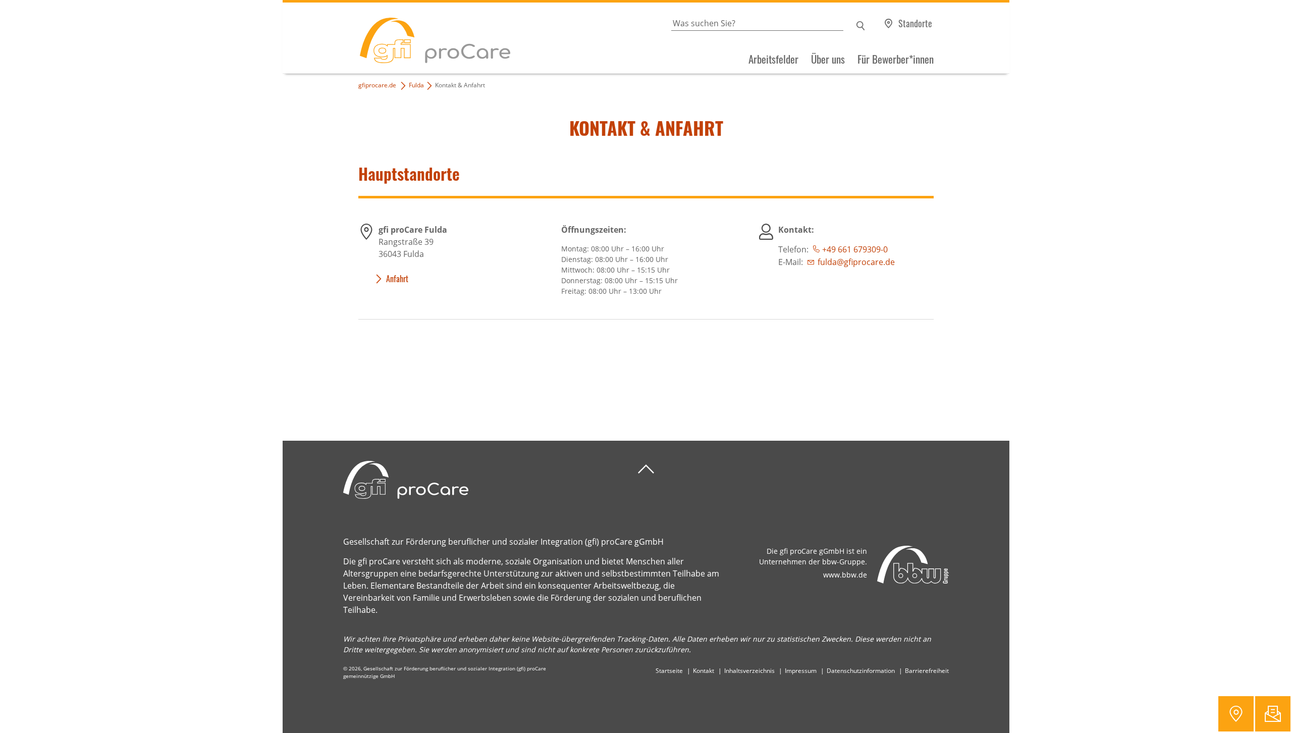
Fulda (416, 85)
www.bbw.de (845, 575)
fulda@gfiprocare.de (856, 262)
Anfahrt (397, 279)
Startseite (669, 670)
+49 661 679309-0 (855, 249)
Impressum (801, 670)
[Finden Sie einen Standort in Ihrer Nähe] (1236, 713)
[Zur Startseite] (396, 38)
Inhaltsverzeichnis (749, 670)
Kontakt (703, 670)
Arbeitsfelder (773, 59)
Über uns (828, 59)
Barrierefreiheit (927, 670)
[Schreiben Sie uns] (1272, 713)
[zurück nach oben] (646, 469)
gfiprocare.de (377, 85)
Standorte (915, 23)
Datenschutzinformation (861, 670)
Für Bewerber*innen (895, 59)
